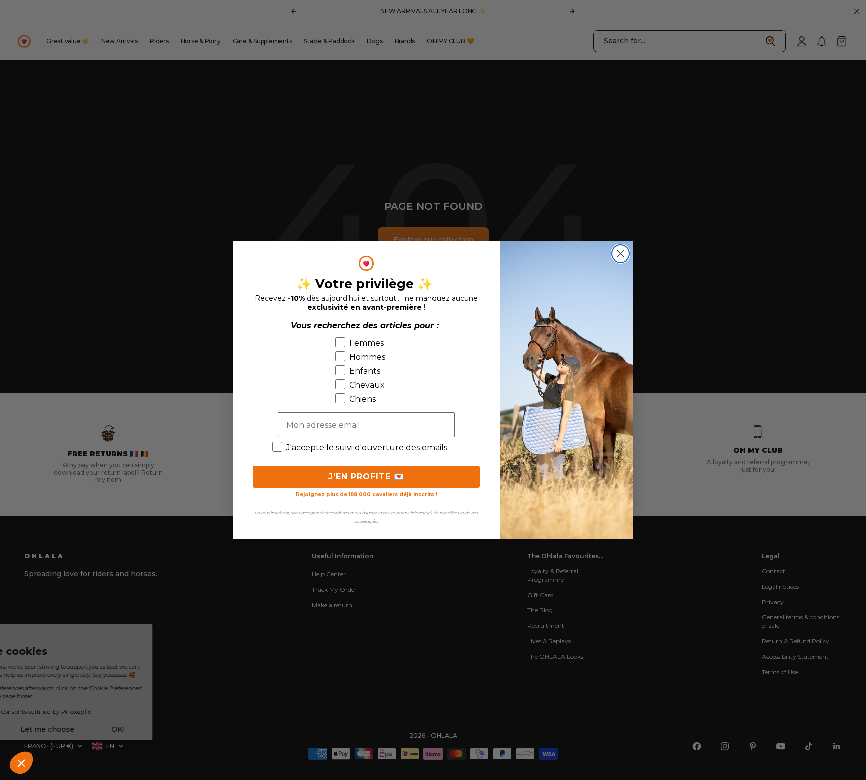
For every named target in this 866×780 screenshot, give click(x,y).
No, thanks (45, 729)
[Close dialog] (620, 254)
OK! (185, 729)
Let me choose (115, 729)
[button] (21, 763)
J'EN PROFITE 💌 (366, 476)
